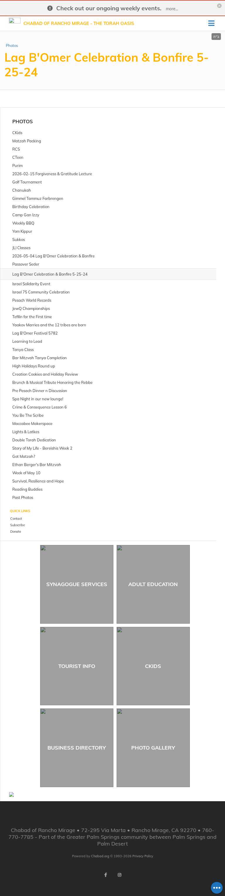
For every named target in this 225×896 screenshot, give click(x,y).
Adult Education (153, 584)
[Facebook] (105, 874)
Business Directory (76, 747)
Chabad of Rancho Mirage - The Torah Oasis (78, 23)
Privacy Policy (142, 856)
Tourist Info (76, 666)
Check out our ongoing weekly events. (108, 8)
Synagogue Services (76, 584)
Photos (12, 45)
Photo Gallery (153, 747)
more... (172, 8)
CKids (153, 666)
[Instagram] (119, 874)
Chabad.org (100, 856)
